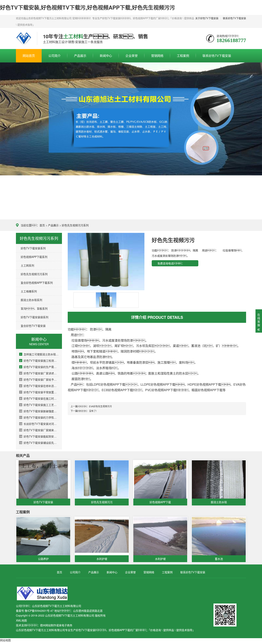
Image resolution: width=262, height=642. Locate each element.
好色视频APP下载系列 (34, 257)
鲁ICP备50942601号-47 (39, 611)
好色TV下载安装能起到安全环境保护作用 (39, 436)
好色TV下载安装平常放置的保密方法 (39, 392)
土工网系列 (27, 265)
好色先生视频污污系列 (75, 225)
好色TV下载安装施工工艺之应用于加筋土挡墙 (39, 405)
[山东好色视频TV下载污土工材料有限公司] (23, 38)
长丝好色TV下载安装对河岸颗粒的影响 (39, 424)
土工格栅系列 (29, 291)
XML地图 (21, 620)
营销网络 (157, 55)
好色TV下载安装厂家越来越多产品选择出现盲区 (39, 430)
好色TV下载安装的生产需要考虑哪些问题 (39, 367)
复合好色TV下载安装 (33, 326)
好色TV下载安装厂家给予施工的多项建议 (39, 379)
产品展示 (80, 55)
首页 (42, 225)
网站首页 (29, 55)
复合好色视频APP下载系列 (37, 283)
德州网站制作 (48, 625)
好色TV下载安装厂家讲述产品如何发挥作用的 (39, 373)
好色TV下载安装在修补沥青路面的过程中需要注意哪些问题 (39, 386)
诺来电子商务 (64, 625)
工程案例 (183, 55)
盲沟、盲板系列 (34, 308)
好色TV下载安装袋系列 (34, 317)
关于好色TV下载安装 (206, 18)
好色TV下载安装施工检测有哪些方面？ (39, 360)
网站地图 (5, 640)
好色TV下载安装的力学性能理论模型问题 (39, 417)
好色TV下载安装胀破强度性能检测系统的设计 (39, 411)
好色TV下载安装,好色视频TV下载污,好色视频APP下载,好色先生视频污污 (87, 7)
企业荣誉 (131, 55)
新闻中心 (106, 55)
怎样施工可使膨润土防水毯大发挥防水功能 (39, 354)
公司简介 (54, 55)
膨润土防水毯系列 (31, 300)
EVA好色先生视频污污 (100, 406)
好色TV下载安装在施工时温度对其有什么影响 (39, 398)
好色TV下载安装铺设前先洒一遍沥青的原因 (39, 443)
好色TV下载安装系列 (33, 248)
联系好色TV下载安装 (234, 18)
